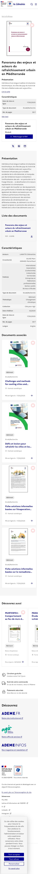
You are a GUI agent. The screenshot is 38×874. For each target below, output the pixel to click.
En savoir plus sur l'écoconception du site (16, 792)
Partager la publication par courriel (25, 146)
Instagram (5, 813)
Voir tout (5, 116)
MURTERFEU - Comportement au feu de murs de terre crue (14, 616)
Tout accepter (14, 854)
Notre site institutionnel (11, 718)
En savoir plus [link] (14, 868)
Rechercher (32, 4)
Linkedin (5, 810)
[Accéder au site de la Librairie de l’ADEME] (19, 4)
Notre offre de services (11, 736)
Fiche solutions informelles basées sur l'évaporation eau (19, 508)
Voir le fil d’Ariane (7, 16)
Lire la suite (6, 92)
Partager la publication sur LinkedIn (19, 146)
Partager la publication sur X (13, 146)
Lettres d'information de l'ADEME (14, 803)
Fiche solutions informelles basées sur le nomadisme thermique (19, 570)
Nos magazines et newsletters (14, 750)
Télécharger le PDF (20, 136)
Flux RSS (4, 800)
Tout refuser (14, 859)
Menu (36, 4)
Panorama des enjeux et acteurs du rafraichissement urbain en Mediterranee (18, 228)
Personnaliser (14, 863)
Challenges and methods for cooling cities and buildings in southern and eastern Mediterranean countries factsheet (18, 383)
